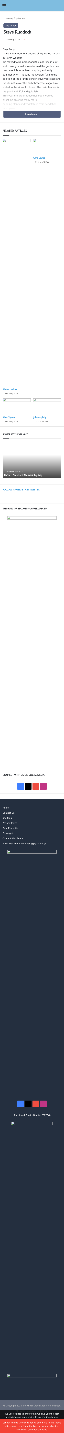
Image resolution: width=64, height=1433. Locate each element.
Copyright (7, 833)
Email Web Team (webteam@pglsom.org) (24, 843)
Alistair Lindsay (10, 389)
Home (8, 18)
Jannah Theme (10, 1422)
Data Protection (10, 828)
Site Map (7, 818)
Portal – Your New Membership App (23, 475)
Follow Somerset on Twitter (21, 489)
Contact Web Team (12, 838)
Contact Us (8, 812)
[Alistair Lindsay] (17, 262)
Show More (31, 114)
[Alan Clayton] (17, 406)
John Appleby (39, 417)
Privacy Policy (10, 823)
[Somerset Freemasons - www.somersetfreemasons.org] (32, 5)
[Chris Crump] (47, 147)
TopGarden (19, 18)
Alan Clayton (9, 417)
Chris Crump (39, 157)
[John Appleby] (47, 406)
